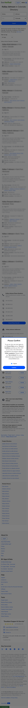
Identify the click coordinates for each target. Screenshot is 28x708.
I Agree (15, 363)
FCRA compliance (10, 353)
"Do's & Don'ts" (12, 355)
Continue (14, 367)
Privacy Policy (10, 346)
